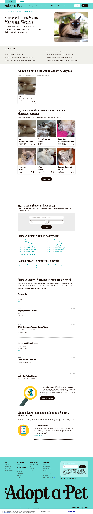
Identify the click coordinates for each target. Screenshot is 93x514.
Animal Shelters (20, 470)
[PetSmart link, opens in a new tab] (75, 507)
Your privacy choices (48, 477)
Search (46, 227)
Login (77, 5)
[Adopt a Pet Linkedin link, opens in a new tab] (76, 479)
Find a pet (7, 464)
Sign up (85, 5)
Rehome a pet (8, 466)
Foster (60, 5)
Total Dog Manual (9, 470)
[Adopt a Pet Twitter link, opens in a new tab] (64, 479)
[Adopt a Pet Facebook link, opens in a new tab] (61, 479)
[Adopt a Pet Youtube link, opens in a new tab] (70, 479)
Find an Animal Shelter (47, 398)
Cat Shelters (20, 473)
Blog (31, 466)
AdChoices (45, 475)
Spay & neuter (8, 468)
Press (31, 470)
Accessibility (46, 472)
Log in (18, 477)
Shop (65, 5)
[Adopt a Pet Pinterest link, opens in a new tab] (67, 479)
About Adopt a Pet (34, 464)
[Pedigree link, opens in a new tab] (82, 507)
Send (82, 466)
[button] (32, 102)
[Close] (90, 511)
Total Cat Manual (8, 472)
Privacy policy (46, 466)
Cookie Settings (36, 508)
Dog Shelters (20, 471)
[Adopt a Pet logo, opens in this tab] (46, 495)
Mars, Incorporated (47, 473)
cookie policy (7, 512)
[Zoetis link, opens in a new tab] (86, 507)
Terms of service (47, 468)
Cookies (45, 470)
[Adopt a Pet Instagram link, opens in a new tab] (73, 479)
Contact (32, 468)
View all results (46, 179)
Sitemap (45, 464)
